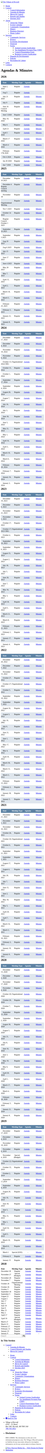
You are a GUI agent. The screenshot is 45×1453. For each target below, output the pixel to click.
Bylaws (13, 39)
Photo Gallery (15, 33)
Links (8, 63)
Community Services (17, 37)
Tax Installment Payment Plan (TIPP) (28, 50)
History (13, 29)
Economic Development (19, 42)
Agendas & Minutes (17, 12)
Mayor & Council (16, 14)
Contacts (9, 65)
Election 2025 (15, 18)
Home (8, 6)
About (8, 21)
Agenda (27, 87)
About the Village (16, 23)
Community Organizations (19, 27)
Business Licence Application (25, 54)
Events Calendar (16, 25)
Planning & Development (19, 56)
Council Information (17, 10)
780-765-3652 (11, 1429)
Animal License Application (25, 48)
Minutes (39, 97)
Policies (13, 58)
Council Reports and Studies (20, 1349)
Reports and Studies (17, 16)
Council (8, 8)
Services (9, 35)
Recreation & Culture (18, 60)
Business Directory (17, 31)
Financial (13, 44)
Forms (12, 46)
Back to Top (12, 1418)
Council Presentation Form (24, 52)
